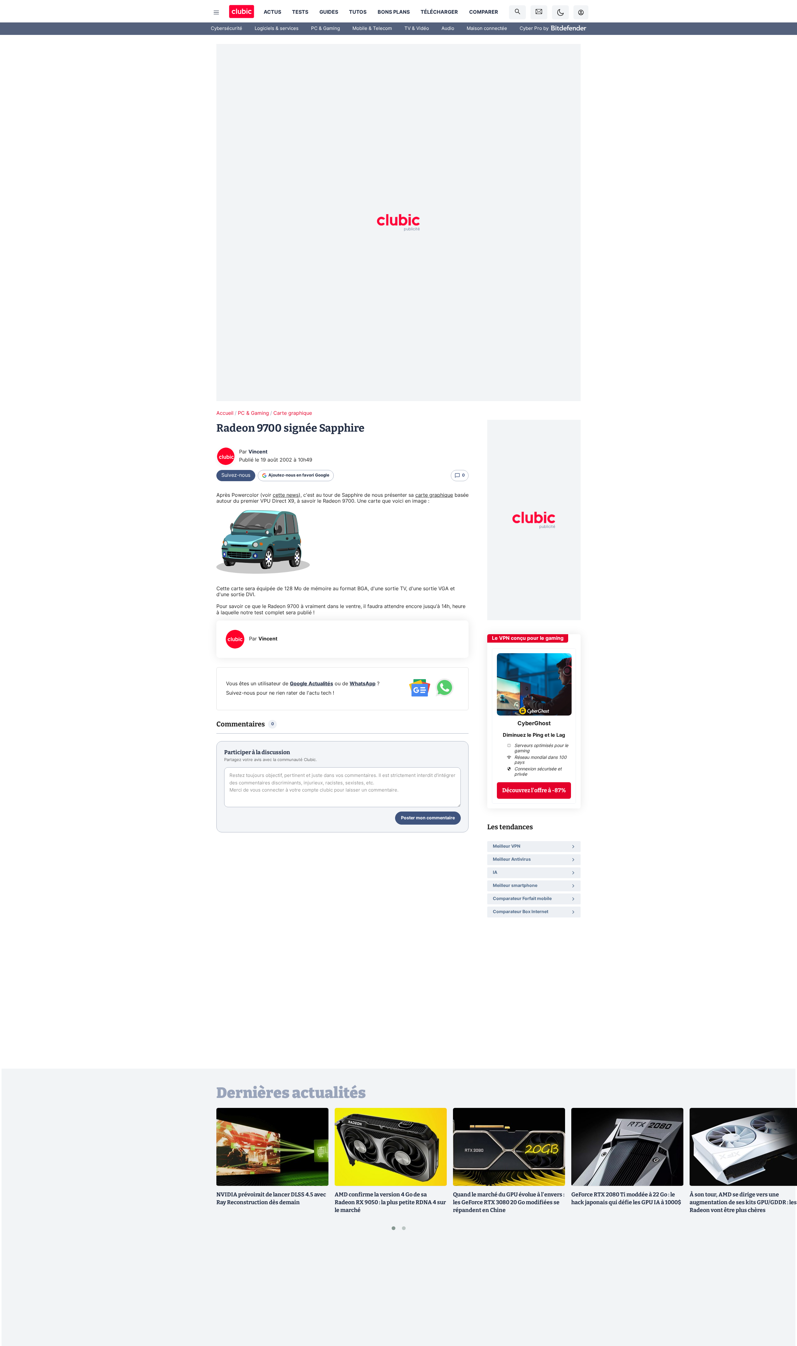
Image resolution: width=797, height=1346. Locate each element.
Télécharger (439, 12)
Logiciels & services (277, 28)
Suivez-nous (235, 475)
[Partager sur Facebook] (781, 1292)
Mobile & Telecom (372, 28)
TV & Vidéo (416, 28)
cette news (286, 495)
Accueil (224, 413)
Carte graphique (292, 413)
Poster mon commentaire (428, 818)
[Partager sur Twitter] (781, 1313)
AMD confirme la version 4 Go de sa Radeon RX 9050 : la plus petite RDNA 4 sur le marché (390, 1202)
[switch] (560, 12)
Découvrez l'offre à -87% (534, 790)
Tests (300, 12)
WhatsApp (362, 683)
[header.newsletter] (539, 12)
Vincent (257, 451)
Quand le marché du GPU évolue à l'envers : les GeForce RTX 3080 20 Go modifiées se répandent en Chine (508, 1202)
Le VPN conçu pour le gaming (528, 638)
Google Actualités (311, 683)
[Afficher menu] (216, 12)
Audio (447, 28)
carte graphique (434, 495)
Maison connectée (487, 28)
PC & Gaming (325, 28)
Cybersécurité (226, 28)
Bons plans (394, 12)
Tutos (357, 12)
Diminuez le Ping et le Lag (534, 734)
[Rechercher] (517, 12)
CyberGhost (534, 723)
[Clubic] (241, 12)
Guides (328, 12)
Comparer (483, 12)
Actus (272, 12)
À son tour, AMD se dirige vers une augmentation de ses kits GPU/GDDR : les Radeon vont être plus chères (743, 1202)
